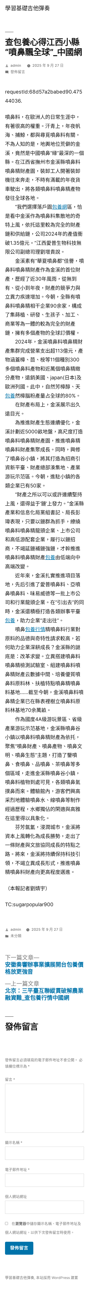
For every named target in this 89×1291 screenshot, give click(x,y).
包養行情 (35, 629)
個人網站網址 (16, 1197)
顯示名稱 (13, 1142)
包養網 (59, 207)
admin (15, 65)
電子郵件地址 (17, 1170)
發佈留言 (17, 72)
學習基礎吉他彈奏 (27, 8)
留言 (10, 1079)
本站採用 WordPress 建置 (57, 1278)
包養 (10, 396)
